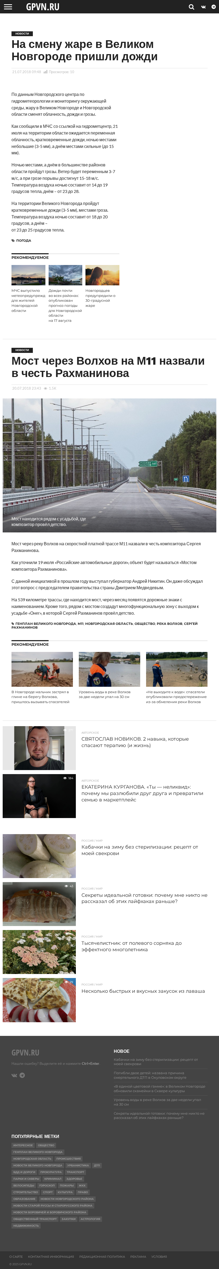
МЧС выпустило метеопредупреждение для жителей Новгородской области (32, 301)
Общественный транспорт (35, 1219)
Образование (24, 1199)
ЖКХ (82, 1185)
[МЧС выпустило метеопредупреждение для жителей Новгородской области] (28, 283)
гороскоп (47, 1185)
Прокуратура (51, 1172)
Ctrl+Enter (90, 1063)
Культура (65, 1192)
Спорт (48, 1192)
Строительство (25, 1192)
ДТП (97, 1165)
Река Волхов (169, 624)
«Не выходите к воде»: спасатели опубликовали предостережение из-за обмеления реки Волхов (176, 697)
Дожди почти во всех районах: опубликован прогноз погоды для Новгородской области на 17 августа (65, 306)
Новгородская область (109, 624)
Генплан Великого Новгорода (45, 624)
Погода (23, 240)
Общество (145, 624)
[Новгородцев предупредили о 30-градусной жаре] (102, 283)
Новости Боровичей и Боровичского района (49, 1212)
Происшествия (68, 1158)
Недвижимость (26, 1225)
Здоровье (74, 1179)
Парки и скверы (26, 1179)
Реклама (138, 1257)
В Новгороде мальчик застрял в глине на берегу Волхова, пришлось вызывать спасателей (40, 697)
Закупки (69, 1219)
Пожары (67, 1185)
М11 (81, 624)
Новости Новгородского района (67, 1199)
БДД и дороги (24, 1172)
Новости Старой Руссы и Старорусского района (52, 1205)
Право (83, 1192)
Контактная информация (51, 1257)
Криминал (52, 1179)
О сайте (16, 1257)
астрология (90, 1219)
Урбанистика (78, 1165)
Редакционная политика (102, 1257)
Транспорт (75, 1172)
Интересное (23, 1145)
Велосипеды (23, 1185)
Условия (159, 1257)
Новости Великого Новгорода (37, 1165)
